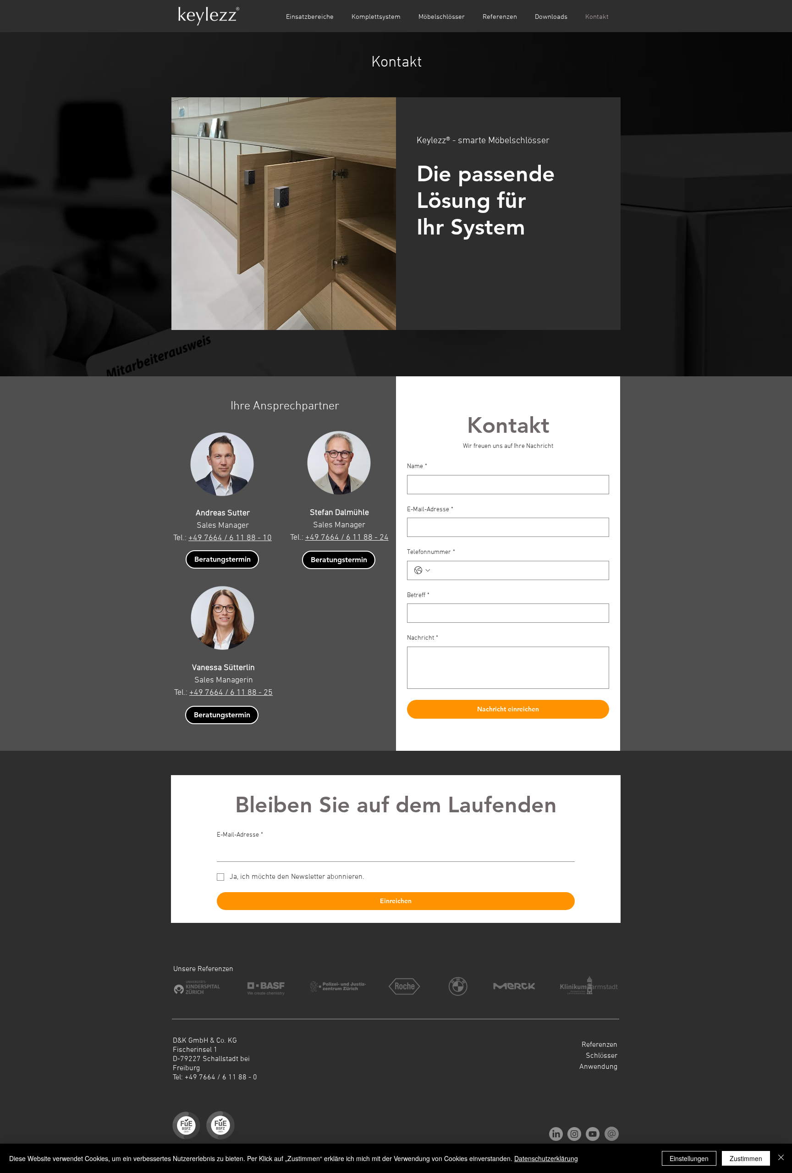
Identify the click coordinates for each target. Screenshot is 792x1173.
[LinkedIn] (556, 1134)
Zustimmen (746, 1158)
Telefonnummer (431, 552)
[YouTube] (593, 1134)
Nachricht (422, 638)
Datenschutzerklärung (546, 1158)
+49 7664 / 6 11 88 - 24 (347, 537)
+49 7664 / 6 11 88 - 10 (230, 538)
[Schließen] (781, 1158)
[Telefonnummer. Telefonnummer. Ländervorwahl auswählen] (422, 570)
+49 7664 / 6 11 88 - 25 (231, 693)
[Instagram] (574, 1134)
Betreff (418, 595)
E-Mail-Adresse (430, 510)
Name (417, 466)
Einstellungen (689, 1158)
